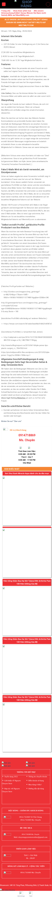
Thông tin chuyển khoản (37, 777)
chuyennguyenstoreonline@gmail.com (32, 837)
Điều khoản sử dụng (36, 781)
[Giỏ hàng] (48, 4)
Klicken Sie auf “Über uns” (11, 421)
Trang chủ (5, 11)
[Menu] (4, 4)
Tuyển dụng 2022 (11, 777)
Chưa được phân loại (22, 11)
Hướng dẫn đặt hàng (36, 789)
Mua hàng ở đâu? (35, 785)
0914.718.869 (24, 817)
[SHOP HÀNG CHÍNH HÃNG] (26, 4)
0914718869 (27, 435)
